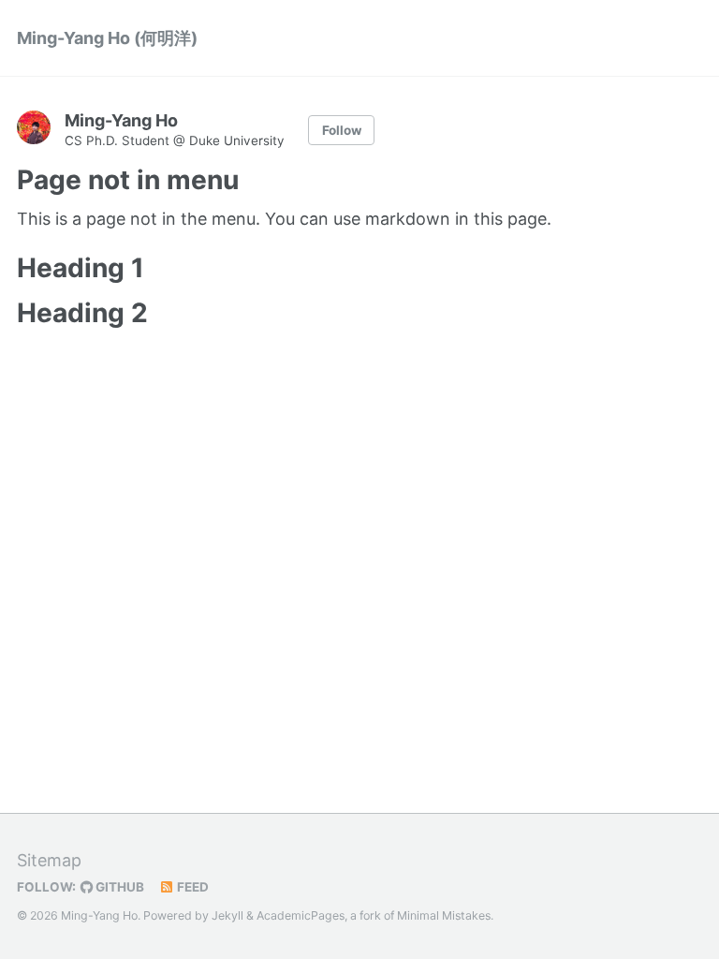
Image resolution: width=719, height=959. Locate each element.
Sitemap (49, 860)
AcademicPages (301, 915)
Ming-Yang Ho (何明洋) (107, 38)
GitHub (118, 886)
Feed (191, 886)
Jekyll (227, 915)
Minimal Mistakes (444, 915)
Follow (341, 130)
